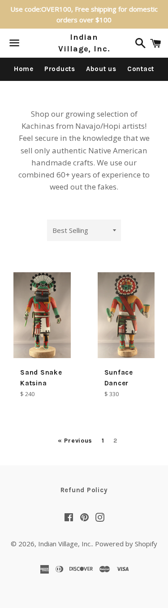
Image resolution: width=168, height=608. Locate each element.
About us (101, 69)
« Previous (75, 441)
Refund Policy (84, 490)
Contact (140, 69)
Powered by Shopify (126, 543)
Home (24, 69)
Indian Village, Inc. (84, 42)
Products (59, 69)
